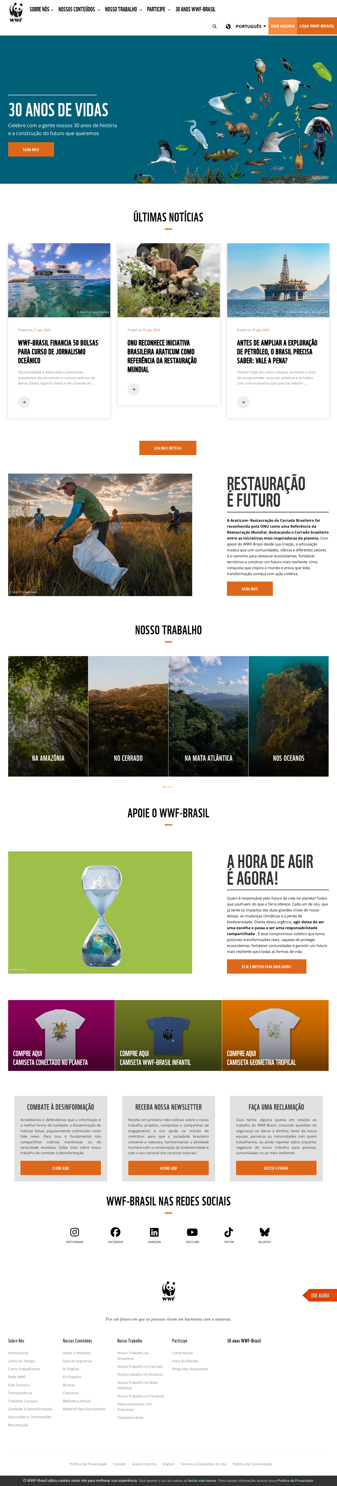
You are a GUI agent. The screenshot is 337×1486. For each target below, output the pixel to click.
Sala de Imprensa (77, 1361)
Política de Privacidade (295, 1481)
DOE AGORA (320, 1295)
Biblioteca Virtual (77, 1401)
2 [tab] (166, 786)
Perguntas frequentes (190, 1368)
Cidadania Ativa (130, 1417)
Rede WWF (17, 1376)
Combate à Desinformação (30, 1408)
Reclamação (18, 1425)
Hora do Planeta (185, 1361)
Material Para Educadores (84, 1408)
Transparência (20, 1392)
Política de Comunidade (252, 1464)
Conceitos (71, 1392)
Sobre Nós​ (39, 8)
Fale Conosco (19, 1385)
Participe (156, 8)
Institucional (18, 1352)
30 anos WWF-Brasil (195, 8)
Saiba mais (250, 588)
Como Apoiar (182, 1352)
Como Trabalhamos (24, 1368)
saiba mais (31, 149)
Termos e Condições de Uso (203, 1464)
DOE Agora (283, 26)
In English (71, 1368)
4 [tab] (170, 786)
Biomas (69, 1385)
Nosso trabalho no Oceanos (140, 1374)
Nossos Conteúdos (77, 8)
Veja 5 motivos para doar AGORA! (267, 966)
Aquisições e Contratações (30, 1416)
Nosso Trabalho (121, 8)
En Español (72, 1376)
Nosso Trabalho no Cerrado (140, 1366)
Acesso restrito (144, 1464)
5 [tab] (173, 786)
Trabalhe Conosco (23, 1401)
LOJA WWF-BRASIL (317, 26)
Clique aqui (61, 1168)
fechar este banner (202, 1481)
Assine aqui (168, 1168)
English (169, 1464)
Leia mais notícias (168, 448)
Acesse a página (276, 1168)
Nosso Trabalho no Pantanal (140, 1396)
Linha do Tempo (21, 1361)
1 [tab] (164, 786)
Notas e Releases (77, 1352)
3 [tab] (168, 786)
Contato (119, 1464)
